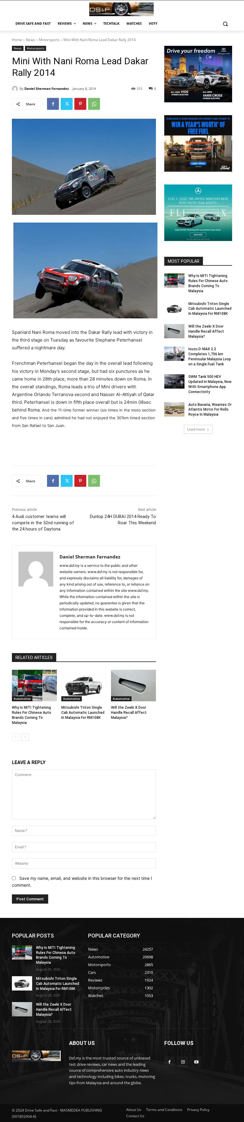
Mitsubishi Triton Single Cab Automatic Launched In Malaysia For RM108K (82, 712)
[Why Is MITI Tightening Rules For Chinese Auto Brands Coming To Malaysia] (34, 685)
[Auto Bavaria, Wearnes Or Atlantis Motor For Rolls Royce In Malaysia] (174, 409)
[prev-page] (15, 737)
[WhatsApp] (94, 104)
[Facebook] (53, 104)
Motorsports (49, 39)
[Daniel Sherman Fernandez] (16, 89)
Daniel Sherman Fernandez (46, 88)
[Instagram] (183, 1062)
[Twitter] (67, 104)
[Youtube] (196, 1062)
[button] (225, 24)
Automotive (22, 699)
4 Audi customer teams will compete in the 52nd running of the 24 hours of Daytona (43, 523)
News (30, 39)
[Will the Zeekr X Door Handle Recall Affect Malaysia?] (133, 685)
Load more (196, 429)
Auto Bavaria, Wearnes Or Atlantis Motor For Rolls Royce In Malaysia (210, 410)
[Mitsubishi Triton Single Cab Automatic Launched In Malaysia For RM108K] (83, 685)
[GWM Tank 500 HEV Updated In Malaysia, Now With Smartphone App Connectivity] (174, 381)
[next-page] (25, 737)
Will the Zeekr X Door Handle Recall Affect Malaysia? (129, 712)
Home (17, 39)
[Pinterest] (80, 104)
